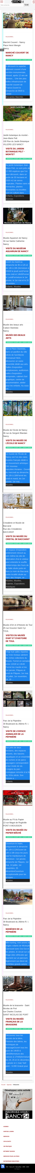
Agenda (5, 1126)
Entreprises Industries (11, 1161)
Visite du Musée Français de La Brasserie (15, 1022)
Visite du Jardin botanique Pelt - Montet (15, 151)
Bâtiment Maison (9, 1151)
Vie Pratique (7, 1146)
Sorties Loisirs (8, 1131)
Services (6, 1136)
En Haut (17, 1169)
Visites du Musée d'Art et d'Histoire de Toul (16, 638)
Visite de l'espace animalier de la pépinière (16, 734)
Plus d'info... (10, 36)
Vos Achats (7, 1141)
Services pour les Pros (11, 1156)
